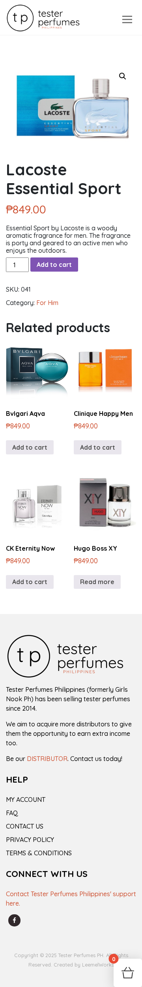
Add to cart (54, 264)
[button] (123, 76)
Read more (97, 582)
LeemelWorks (98, 964)
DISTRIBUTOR (47, 759)
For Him (47, 303)
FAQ (12, 813)
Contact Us (24, 826)
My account (25, 799)
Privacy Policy (30, 840)
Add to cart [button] (29, 447)
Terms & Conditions (39, 853)
